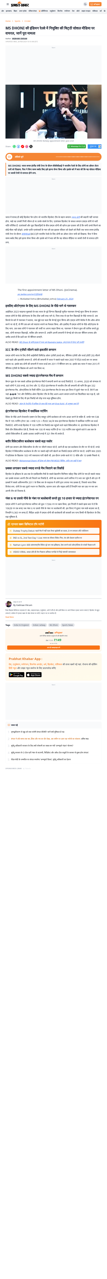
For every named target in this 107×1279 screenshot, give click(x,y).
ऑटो (77, 11)
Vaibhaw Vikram (24, 605)
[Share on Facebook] (18, 146)
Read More (9, 617)
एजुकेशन (52, 11)
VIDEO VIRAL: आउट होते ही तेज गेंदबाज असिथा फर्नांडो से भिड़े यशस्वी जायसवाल (44, 551)
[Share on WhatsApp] (14, 146)
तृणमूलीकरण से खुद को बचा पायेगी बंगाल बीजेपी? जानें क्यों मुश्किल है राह (37, 731)
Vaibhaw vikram (19, 38)
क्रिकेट (50, 664)
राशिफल (95, 11)
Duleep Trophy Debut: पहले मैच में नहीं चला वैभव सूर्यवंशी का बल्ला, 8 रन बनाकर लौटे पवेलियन (50, 530)
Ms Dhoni (54, 625)
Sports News (67, 625)
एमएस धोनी (76, 217)
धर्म (101, 11)
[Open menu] (7, 4)
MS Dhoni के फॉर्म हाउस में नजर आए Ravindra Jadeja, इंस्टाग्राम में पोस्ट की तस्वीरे (51, 342)
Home (8, 21)
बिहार (15, 11)
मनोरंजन (67, 11)
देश (10, 664)
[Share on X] (30, 146)
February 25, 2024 (65, 298)
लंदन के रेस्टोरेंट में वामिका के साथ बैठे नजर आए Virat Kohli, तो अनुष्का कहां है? (49, 403)
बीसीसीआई (26, 234)
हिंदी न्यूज (13, 668)
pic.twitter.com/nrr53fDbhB (30, 294)
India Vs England (21, 625)
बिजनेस (60, 11)
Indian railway (39, 625)
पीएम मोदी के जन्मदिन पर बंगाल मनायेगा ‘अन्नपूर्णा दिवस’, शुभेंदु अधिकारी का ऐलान (41, 759)
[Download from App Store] (34, 674)
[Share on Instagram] (26, 146)
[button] (53, 112)
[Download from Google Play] (16, 674)
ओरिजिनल (44, 11)
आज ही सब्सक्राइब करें (53, 647)
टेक (73, 11)
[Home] (20, 4)
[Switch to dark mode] (85, 4)
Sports (17, 21)
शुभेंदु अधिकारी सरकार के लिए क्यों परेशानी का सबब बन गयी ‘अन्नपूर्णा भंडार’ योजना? (42, 745)
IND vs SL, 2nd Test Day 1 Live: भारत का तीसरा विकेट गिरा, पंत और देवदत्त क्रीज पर (47, 537)
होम (3, 11)
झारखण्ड (9, 11)
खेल (105, 11)
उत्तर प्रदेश (22, 11)
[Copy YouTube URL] (22, 146)
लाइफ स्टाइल (86, 11)
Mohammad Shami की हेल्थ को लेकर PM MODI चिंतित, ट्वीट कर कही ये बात (50, 460)
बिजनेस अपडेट (36, 664)
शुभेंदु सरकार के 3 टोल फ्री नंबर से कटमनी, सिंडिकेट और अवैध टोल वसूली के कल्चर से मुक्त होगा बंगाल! (49, 752)
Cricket (28, 21)
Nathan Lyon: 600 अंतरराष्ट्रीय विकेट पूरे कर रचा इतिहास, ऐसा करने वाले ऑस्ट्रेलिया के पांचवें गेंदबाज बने (54, 544)
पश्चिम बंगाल (33, 11)
